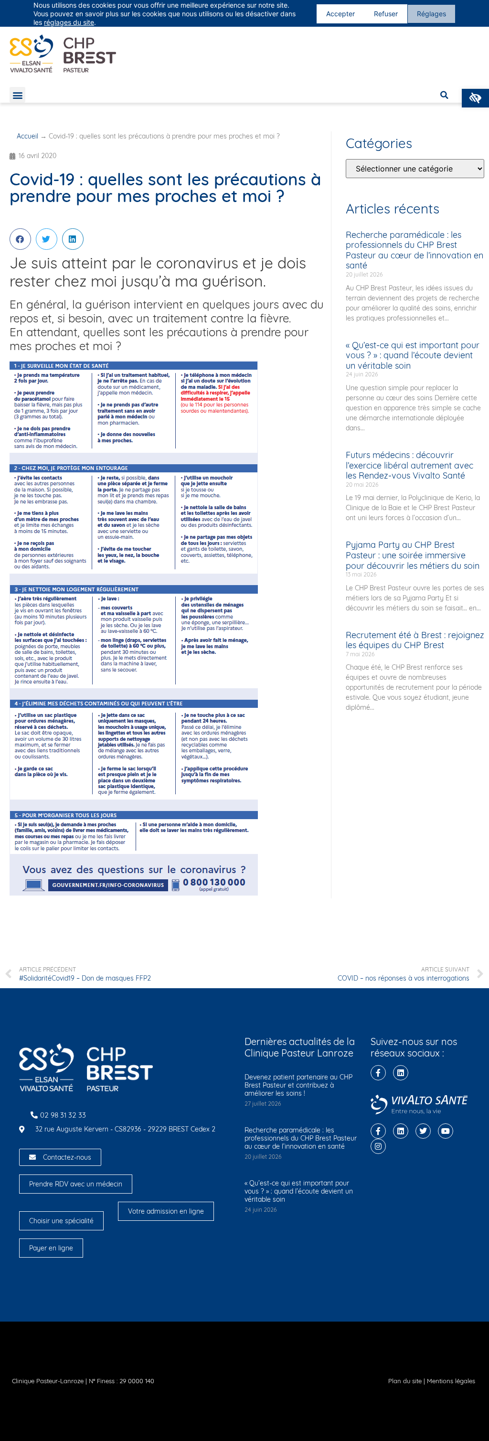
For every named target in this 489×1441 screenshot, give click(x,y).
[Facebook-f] (378, 1072)
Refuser (386, 14)
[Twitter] (423, 1131)
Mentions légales (451, 1381)
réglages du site (69, 22)
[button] (475, 98)
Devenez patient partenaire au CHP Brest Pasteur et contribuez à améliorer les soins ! (298, 1085)
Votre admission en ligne (166, 1211)
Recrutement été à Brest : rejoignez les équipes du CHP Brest (415, 640)
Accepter (340, 14)
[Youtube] (445, 1131)
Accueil (27, 136)
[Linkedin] (400, 1072)
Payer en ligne (51, 1248)
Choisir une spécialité (61, 1221)
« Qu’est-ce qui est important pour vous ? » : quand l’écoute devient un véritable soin (412, 355)
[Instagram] (378, 1146)
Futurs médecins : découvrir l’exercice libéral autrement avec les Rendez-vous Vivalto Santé (409, 465)
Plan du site (405, 1381)
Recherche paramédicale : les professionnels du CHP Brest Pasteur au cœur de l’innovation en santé (414, 250)
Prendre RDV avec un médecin (75, 1184)
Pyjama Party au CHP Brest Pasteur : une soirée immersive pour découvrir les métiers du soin (412, 555)
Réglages (431, 14)
